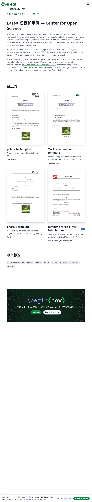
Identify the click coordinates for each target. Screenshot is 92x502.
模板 (21, 13)
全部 (15, 13)
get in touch (35, 55)
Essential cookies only (64, 498)
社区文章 (35, 13)
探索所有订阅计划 (52, 312)
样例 (27, 13)
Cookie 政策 (30, 499)
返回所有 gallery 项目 (16, 9)
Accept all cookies (81, 498)
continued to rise (26, 67)
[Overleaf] (8, 4)
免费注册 (36, 312)
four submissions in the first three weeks (39, 64)
